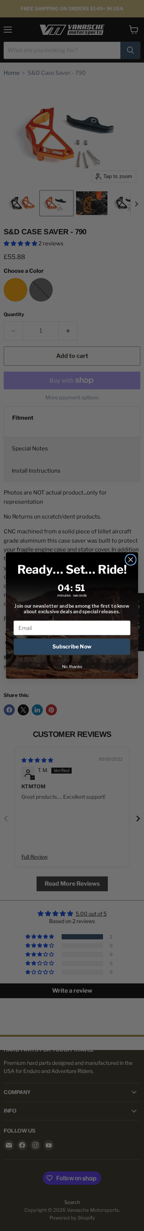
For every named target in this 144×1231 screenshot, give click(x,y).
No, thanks (72, 666)
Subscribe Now (71, 647)
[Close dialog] (131, 559)
